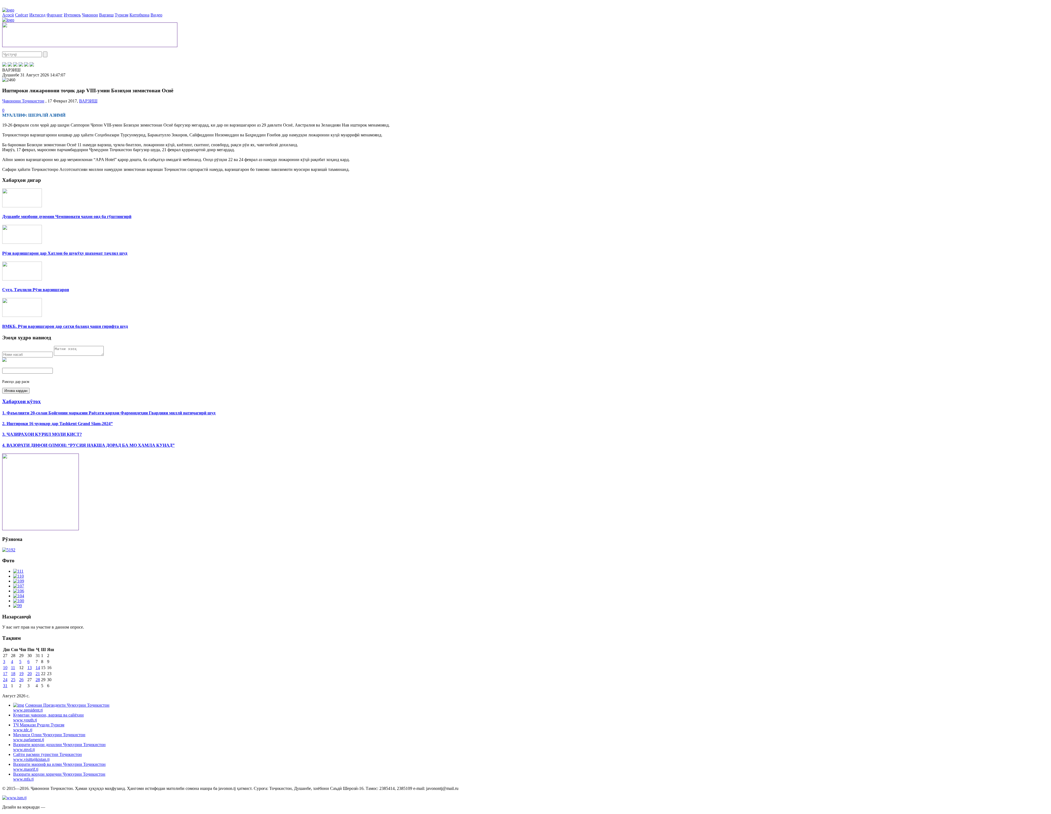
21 (38, 673)
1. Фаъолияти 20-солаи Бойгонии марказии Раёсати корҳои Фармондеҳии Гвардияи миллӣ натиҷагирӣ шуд (108, 413)
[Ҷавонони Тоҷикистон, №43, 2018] (8, 550)
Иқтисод (37, 15)
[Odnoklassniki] (21, 65)
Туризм (121, 15)
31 (5, 685)
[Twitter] (10, 65)
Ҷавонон (90, 15)
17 (5, 673)
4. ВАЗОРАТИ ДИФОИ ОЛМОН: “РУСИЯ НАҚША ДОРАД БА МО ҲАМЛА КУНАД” (88, 445)
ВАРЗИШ (88, 101)
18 (13, 673)
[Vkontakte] (15, 65)
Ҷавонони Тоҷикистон (23, 101)
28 (38, 679)
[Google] (32, 65)
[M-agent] (26, 65)
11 (13, 667)
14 (38, 667)
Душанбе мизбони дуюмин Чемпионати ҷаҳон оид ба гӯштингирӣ (66, 216)
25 (13, 679)
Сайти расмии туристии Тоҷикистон (47, 757)
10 (5, 667)
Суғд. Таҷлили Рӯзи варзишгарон (35, 289)
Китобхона (139, 15)
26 (21, 679)
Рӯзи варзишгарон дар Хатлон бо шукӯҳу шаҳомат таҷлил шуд (64, 253)
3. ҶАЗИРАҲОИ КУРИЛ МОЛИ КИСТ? (42, 434)
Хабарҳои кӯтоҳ (21, 401)
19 (21, 673)
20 (29, 673)
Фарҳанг (55, 15)
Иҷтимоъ (72, 15)
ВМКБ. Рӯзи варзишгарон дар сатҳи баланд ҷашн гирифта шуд (65, 326)
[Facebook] (4, 65)
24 (5, 679)
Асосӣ (8, 15)
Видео (156, 15)
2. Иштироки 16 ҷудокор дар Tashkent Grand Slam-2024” (57, 423)
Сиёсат (21, 15)
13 (29, 667)
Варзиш (106, 15)
